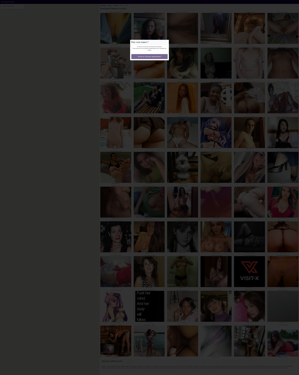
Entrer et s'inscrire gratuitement (149, 57)
